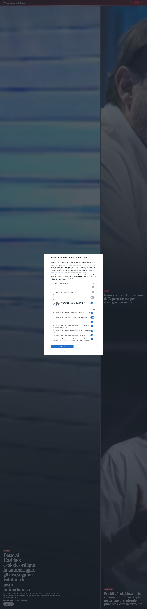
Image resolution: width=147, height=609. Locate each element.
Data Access (73, 352)
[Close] (100, 257)
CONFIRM (62, 346)
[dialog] (73, 304)
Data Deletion (65, 352)
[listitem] (73, 283)
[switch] (92, 287)
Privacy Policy (82, 352)
